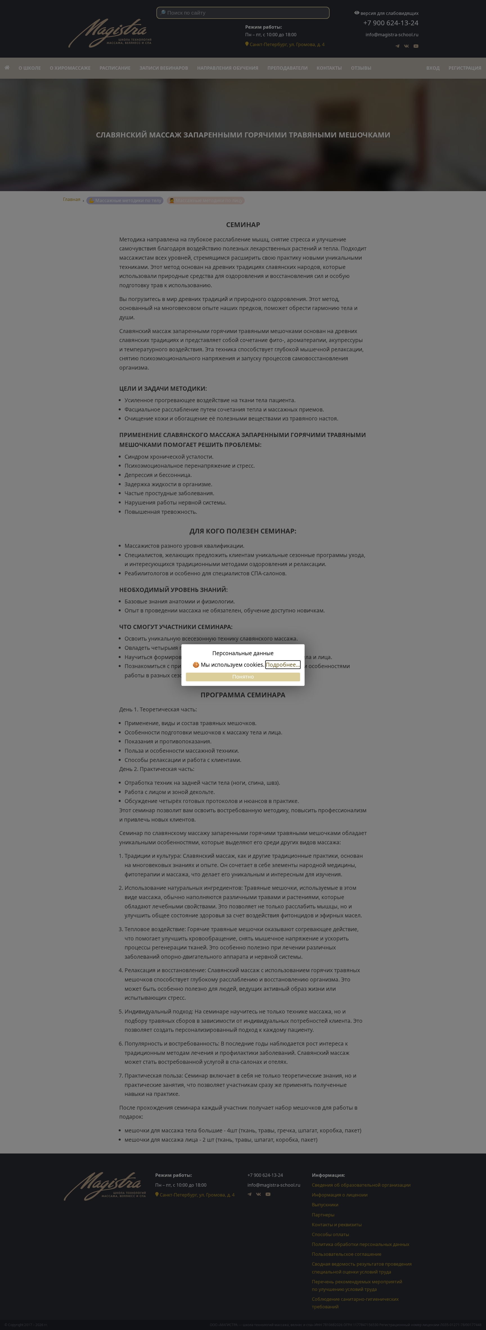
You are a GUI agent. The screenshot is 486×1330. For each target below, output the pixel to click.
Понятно (243, 677)
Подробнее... (283, 664)
